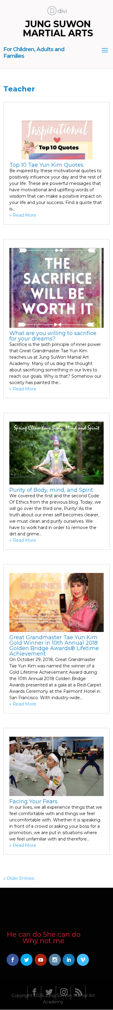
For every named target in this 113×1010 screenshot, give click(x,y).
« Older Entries (18, 878)
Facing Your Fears (33, 801)
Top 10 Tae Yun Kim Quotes (46, 165)
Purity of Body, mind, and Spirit (51, 490)
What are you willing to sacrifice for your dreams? (52, 336)
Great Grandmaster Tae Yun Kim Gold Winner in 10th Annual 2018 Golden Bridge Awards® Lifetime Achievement (54, 645)
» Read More (22, 215)
